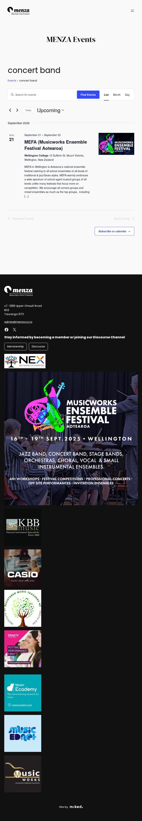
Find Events (88, 94)
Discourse (38, 346)
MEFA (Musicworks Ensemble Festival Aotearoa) (55, 145)
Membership (15, 346)
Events (12, 80)
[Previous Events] (10, 110)
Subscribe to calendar (112, 231)
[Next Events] (17, 110)
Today (28, 110)
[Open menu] (132, 11)
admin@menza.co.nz (18, 322)
